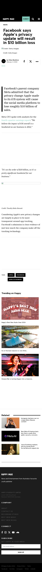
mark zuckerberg (15, 279)
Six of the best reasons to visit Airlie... (14, 351)
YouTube (12, 569)
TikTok (27, 569)
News (3, 66)
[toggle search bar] (33, 19)
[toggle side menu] (39, 19)
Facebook (20, 275)
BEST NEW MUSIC (8, 517)
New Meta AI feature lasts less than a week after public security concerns (29, 433)
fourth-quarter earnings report (16, 120)
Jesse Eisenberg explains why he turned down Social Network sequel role (30, 446)
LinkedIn (33, 569)
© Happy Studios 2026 (8, 566)
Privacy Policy (21, 566)
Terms (29, 566)
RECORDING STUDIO (10, 514)
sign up (21, 552)
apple (11, 275)
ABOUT (4, 508)
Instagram (20, 569)
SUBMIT (26, 19)
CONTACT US (7, 511)
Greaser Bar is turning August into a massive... (17, 379)
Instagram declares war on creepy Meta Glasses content (30, 420)
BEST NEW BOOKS (9, 520)
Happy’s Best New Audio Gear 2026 (14, 322)
